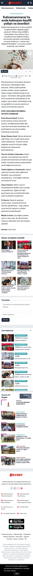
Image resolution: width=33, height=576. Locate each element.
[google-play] (16, 527)
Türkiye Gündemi (9, 537)
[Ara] (31, 3)
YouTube (9, 539)
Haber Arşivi (23, 513)
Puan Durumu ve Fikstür (7, 508)
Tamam (16, 573)
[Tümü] (30, 330)
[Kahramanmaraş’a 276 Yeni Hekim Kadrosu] (9, 265)
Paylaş (5, 71)
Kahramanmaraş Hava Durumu (23, 495)
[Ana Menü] (2, 3)
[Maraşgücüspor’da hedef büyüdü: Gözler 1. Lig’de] (24, 265)
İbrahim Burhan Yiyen (9, 76)
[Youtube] (21, 488)
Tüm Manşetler (23, 507)
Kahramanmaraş (7, 8)
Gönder (5, 320)
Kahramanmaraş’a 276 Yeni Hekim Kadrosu (7, 272)
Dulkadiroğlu (21, 8)
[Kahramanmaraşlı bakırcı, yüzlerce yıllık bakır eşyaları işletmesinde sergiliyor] (9, 281)
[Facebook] (11, 488)
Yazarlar (26, 537)
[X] (14, 488)
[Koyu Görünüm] (28, 3)
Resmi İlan (19, 537)
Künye (15, 539)
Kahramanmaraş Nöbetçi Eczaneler (7, 495)
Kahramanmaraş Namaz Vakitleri (7, 501)
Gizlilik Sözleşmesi (22, 571)
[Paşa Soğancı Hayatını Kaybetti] (9, 245)
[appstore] (16, 521)
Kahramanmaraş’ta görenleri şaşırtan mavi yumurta (23, 288)
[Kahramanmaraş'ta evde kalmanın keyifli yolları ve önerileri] (16, 59)
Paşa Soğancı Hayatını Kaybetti (21, 339)
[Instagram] (18, 488)
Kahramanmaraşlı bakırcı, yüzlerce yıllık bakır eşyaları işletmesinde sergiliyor (8, 289)
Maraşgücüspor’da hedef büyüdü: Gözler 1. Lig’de (23, 272)
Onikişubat (27, 534)
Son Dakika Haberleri (9, 513)
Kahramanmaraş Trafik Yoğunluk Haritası (24, 501)
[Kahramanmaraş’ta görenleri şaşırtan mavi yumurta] (24, 281)
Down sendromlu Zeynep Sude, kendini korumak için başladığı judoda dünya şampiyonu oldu (23, 348)
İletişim (21, 539)
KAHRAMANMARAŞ (16, 13)
